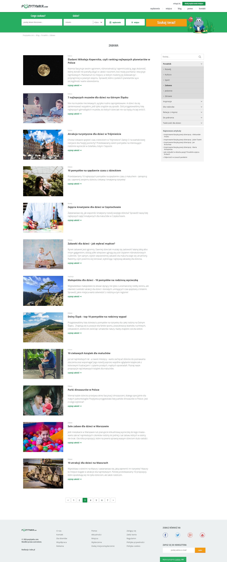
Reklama (60, 546)
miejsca (169, 8)
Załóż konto (132, 534)
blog (179, 8)
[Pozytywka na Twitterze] (177, 535)
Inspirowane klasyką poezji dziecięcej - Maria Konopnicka (180, 148)
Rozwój (168, 69)
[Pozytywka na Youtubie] (202, 535)
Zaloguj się (131, 531)
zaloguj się (176, 3)
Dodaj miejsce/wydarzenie (103, 546)
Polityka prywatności (136, 542)
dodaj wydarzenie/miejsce (194, 3)
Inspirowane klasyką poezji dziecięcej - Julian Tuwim (183, 140)
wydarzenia (155, 8)
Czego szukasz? (38, 15)
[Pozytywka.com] (29, 529)
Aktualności (96, 534)
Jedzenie (168, 91)
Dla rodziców (168, 107)
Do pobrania (168, 117)
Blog (37, 35)
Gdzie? (76, 15)
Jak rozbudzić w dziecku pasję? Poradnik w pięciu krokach (181, 153)
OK (182, 559)
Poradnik (44, 35)
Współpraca (61, 542)
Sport (167, 80)
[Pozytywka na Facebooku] (165, 535)
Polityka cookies (133, 546)
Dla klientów (61, 538)
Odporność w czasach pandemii (175, 157)
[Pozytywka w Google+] (190, 535)
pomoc (190, 8)
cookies (177, 559)
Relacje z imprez (170, 112)
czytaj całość (74, 85)
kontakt (202, 8)
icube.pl (32, 549)
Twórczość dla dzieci (172, 123)
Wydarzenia (96, 542)
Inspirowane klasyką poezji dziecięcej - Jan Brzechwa (179, 143)
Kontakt (59, 534)
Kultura (168, 74)
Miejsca (94, 538)
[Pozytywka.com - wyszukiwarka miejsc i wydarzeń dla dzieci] (35, 7)
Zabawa (168, 85)
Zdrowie (168, 96)
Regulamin (131, 538)
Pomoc (94, 531)
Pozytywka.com (28, 35)
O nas (58, 531)
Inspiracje (167, 101)
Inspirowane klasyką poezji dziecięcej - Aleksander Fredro (182, 135)
